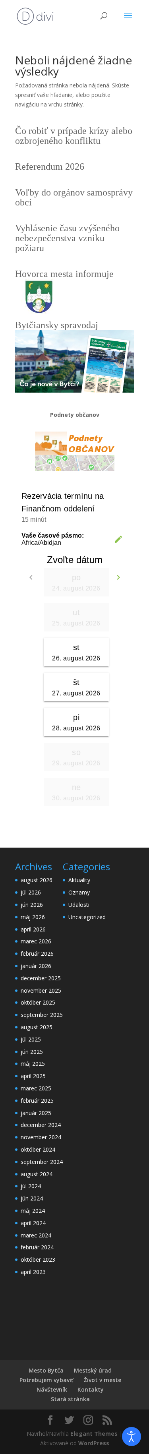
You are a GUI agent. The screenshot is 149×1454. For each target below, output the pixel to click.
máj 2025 (33, 1063)
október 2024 (38, 1149)
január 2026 (36, 966)
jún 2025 (32, 1051)
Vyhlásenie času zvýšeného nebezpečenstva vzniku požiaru (67, 238)
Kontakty (90, 1389)
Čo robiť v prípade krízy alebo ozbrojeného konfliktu (73, 136)
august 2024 (36, 1174)
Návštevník (52, 1389)
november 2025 (41, 990)
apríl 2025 (33, 1076)
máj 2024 (33, 1210)
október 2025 (38, 1002)
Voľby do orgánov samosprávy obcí (74, 197)
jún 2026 (32, 904)
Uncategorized (87, 917)
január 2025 (36, 1113)
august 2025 (36, 1027)
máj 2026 (33, 917)
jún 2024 (32, 1198)
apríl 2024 (33, 1223)
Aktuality (79, 880)
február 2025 (37, 1100)
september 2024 (42, 1162)
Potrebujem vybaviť (46, 1380)
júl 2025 (31, 1039)
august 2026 (36, 880)
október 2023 (38, 1259)
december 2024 (41, 1125)
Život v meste (102, 1380)
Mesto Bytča (46, 1370)
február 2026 (37, 953)
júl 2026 (31, 892)
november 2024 (41, 1137)
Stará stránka (70, 1399)
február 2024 (37, 1247)
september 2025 (42, 1014)
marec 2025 (36, 1088)
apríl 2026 (33, 929)
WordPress (93, 1443)
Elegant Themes (94, 1433)
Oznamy (79, 892)
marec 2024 (36, 1235)
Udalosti (78, 904)
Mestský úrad (93, 1370)
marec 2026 (36, 941)
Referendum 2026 (49, 166)
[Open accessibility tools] (131, 1436)
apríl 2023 (33, 1272)
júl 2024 (31, 1186)
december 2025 (41, 978)
